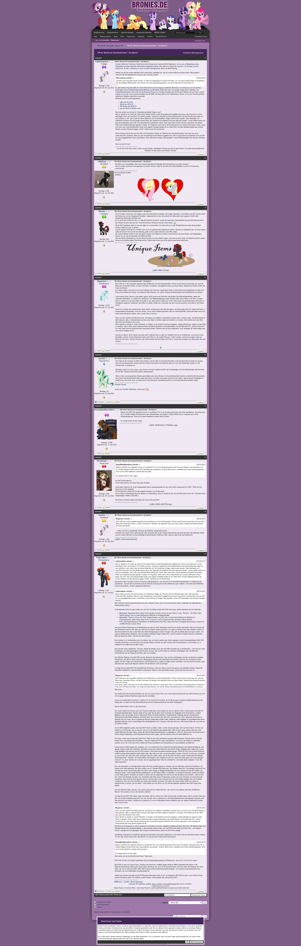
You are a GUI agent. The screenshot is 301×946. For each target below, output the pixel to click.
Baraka (102, 211)
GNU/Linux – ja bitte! (121, 882)
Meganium (101, 281)
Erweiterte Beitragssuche (193, 53)
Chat (122, 36)
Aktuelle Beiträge (127, 32)
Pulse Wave (101, 558)
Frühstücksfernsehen (123, 92)
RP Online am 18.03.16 (128, 106)
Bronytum (110, 46)
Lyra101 (101, 359)
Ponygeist (183, 622)
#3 (205, 207)
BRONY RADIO (159, 32)
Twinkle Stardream (129, 389)
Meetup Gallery (105, 36)
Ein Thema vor (116, 895)
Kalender (141, 36)
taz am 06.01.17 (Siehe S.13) (130, 108)
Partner (150, 36)
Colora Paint (130, 888)
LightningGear (101, 62)
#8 (205, 511)
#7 (205, 457)
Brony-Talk (119, 46)
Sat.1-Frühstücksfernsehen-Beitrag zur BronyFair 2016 (143, 90)
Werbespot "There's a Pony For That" (133, 617)
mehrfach (152, 634)
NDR (152, 94)
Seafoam (141, 884)
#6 (205, 406)
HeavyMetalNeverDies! (104, 410)
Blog (115, 36)
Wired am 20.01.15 (126, 104)
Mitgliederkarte (112, 32)
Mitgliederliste (99, 32)
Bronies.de (101, 46)
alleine (146, 634)
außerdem (199, 634)
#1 (205, 58)
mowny (102, 515)
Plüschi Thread (120, 384)
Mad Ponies (126, 624)
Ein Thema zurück (102, 895)
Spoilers (99, 907)
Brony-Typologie (137, 882)
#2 (205, 157)
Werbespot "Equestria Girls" (129, 613)
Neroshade (102, 461)
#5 (205, 354)
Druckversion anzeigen (104, 902)
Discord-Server (161, 36)
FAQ (95, 36)
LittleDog (102, 162)
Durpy (167, 886)
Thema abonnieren (103, 904)
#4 (205, 277)
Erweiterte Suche (201, 36)
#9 (205, 553)
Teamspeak (131, 36)
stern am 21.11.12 (126, 102)
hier (176, 622)
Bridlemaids (154, 622)
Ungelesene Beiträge (144, 32)
